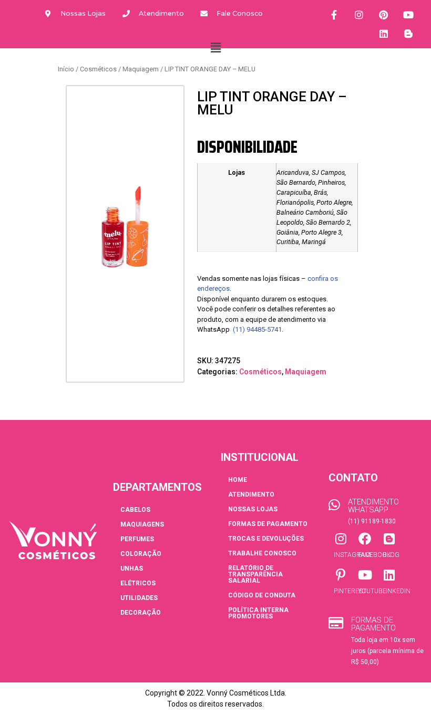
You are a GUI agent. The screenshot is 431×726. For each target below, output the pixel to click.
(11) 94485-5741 (257, 329)
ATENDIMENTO (251, 494)
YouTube (372, 591)
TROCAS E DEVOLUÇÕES (266, 538)
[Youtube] (408, 14)
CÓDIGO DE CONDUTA (261, 595)
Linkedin (397, 591)
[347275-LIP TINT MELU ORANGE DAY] (125, 227)
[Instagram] (359, 14)
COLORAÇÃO (140, 553)
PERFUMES (137, 539)
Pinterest (350, 591)
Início (66, 69)
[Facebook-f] (334, 14)
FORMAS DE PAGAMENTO (267, 524)
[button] (215, 48)
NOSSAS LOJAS (253, 509)
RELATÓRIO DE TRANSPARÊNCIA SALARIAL (255, 574)
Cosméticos (98, 69)
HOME (237, 479)
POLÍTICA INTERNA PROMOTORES (258, 613)
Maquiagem (140, 69)
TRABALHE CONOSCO (262, 553)
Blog (391, 555)
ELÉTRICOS (138, 583)
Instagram (352, 555)
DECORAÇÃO (140, 612)
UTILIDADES (139, 598)
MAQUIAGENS (142, 524)
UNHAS (131, 568)
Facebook (374, 555)
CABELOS (135, 509)
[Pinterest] (383, 14)
